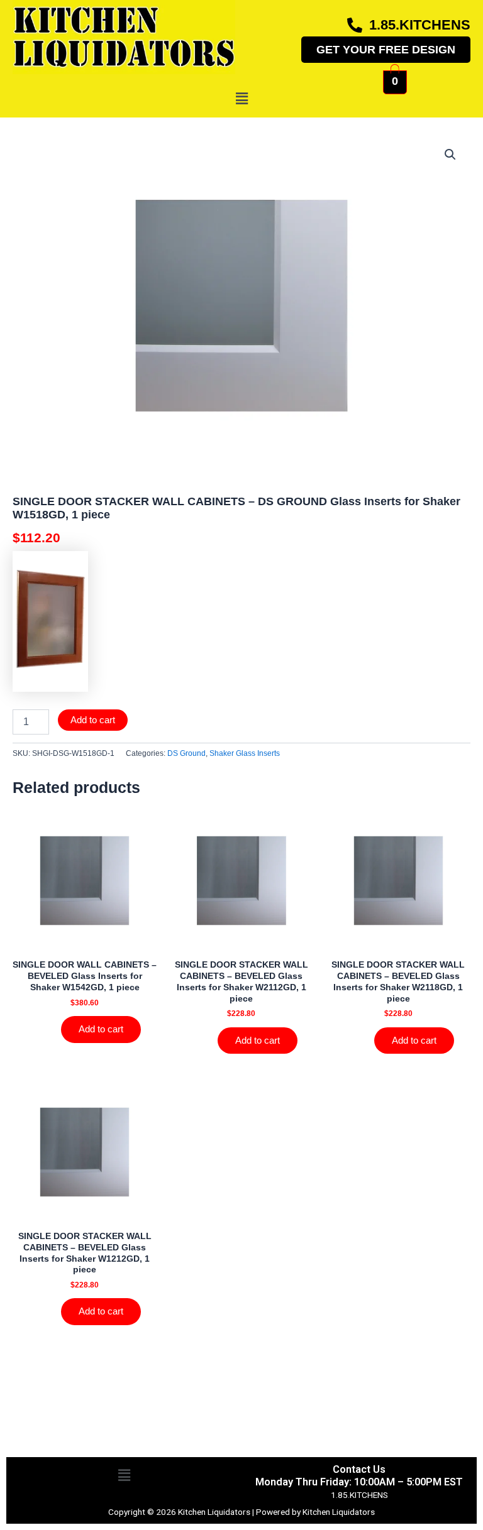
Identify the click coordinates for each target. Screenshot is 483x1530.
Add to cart (92, 720)
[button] (241, 99)
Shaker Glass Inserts (244, 753)
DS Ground (186, 753)
